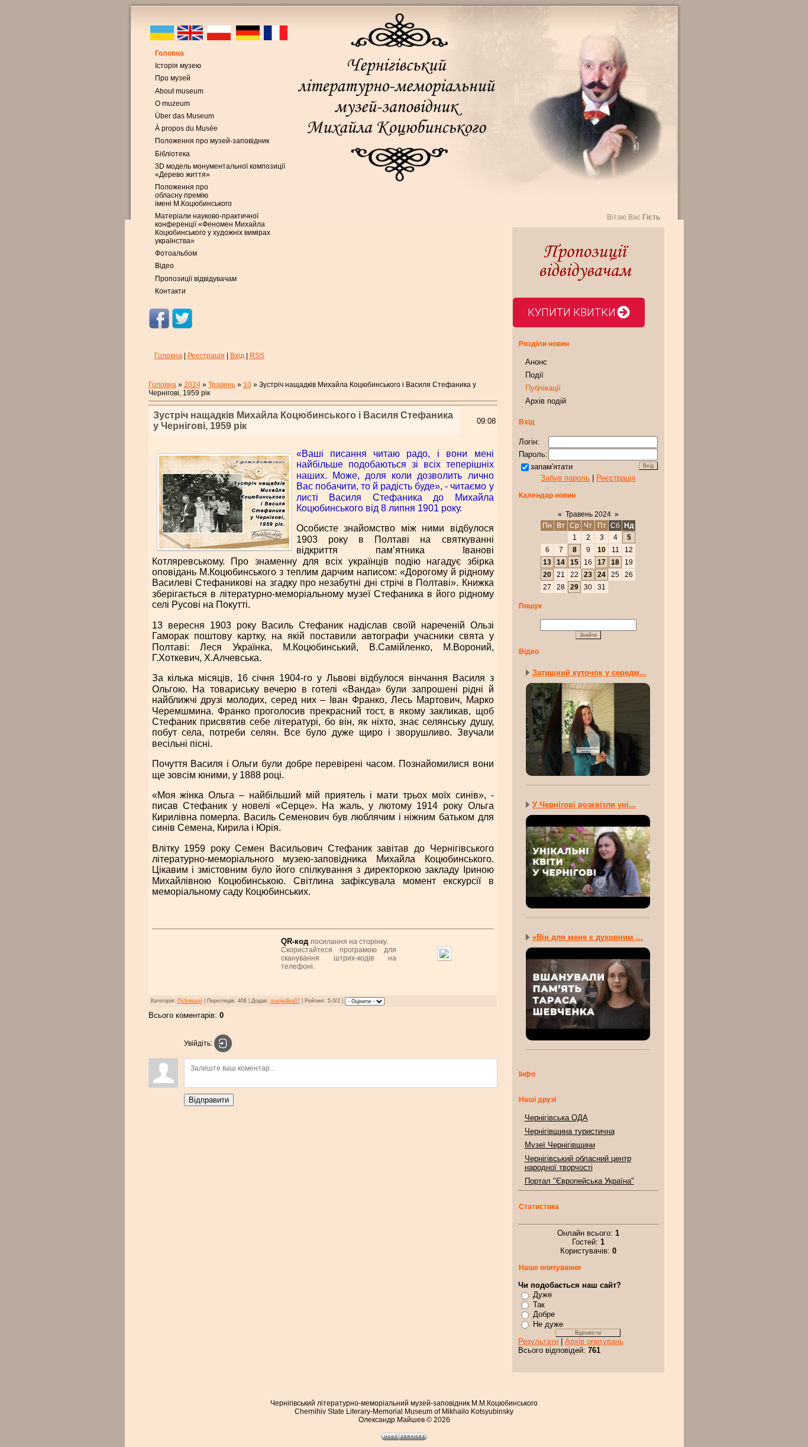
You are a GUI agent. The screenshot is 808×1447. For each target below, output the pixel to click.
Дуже (542, 1294)
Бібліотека (172, 154)
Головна (169, 53)
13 (547, 562)
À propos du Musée (186, 128)
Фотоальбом (176, 253)
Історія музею (178, 66)
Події (534, 374)
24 (601, 575)
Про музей (172, 78)
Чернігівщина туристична (570, 1131)
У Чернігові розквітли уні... (584, 804)
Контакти (170, 291)
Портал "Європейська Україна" (579, 1181)
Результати (538, 1341)
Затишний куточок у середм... (589, 672)
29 (574, 587)
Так (539, 1304)
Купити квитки (572, 312)
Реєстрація (206, 356)
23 (588, 575)
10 (247, 385)
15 (574, 562)
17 (601, 562)
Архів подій (545, 401)
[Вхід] (223, 1043)
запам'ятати (552, 466)
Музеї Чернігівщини (560, 1144)
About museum (179, 91)
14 (561, 562)
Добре (544, 1314)
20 (547, 575)
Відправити (209, 1099)
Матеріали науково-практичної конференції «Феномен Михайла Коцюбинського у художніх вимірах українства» (212, 228)
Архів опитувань (594, 1341)
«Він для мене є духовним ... (587, 937)
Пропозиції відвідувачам (196, 279)
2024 (192, 385)
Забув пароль (565, 477)
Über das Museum (184, 116)
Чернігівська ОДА (556, 1117)
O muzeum (172, 103)
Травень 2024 (588, 514)
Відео (164, 266)
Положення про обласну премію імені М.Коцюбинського (193, 195)
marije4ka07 (285, 1001)
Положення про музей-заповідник (212, 141)
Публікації (189, 1001)
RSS (257, 356)
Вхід (237, 356)
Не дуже (548, 1324)
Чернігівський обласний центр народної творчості (578, 1163)
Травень (221, 385)
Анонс (536, 361)
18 (615, 562)
